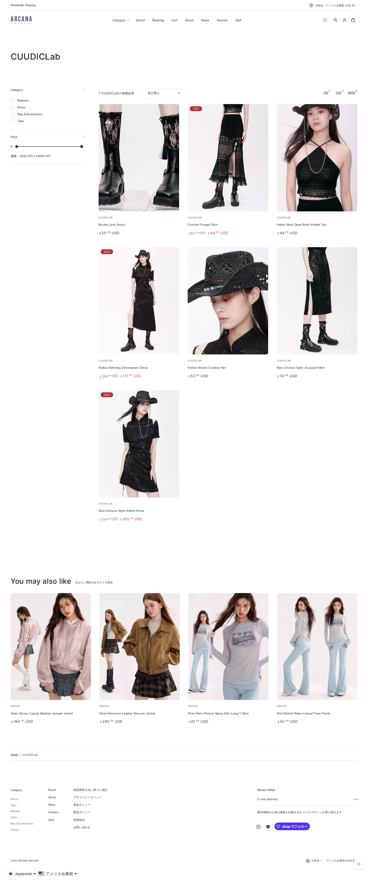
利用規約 (79, 819)
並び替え (154, 93)
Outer (14, 817)
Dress (14, 799)
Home (14, 754)
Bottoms (15, 811)
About (52, 797)
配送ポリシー (82, 812)
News (51, 804)
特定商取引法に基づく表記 (90, 789)
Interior (15, 829)
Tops (13, 805)
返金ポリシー (82, 804)
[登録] (355, 798)
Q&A (51, 819)
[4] (351, 93)
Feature (53, 812)
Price (14, 137)
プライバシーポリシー (87, 797)
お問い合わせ (82, 827)
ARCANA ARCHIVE (28, 860)
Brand (52, 789)
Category (17, 90)
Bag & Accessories (22, 823)
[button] (335, 20)
